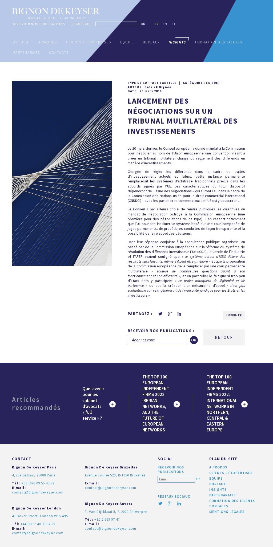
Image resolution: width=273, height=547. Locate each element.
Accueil (21, 42)
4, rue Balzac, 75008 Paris (33, 475)
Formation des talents (218, 42)
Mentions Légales (226, 511)
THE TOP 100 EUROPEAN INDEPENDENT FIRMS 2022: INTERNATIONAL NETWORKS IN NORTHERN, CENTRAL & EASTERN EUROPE (222, 403)
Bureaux (151, 42)
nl (173, 24)
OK (143, 24)
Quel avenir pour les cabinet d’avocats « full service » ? (93, 403)
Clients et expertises (88, 42)
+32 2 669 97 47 (107, 519)
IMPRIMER (234, 315)
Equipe (127, 42)
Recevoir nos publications (39, 24)
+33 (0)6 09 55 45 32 (38, 483)
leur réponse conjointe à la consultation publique (178, 241)
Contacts (59, 52)
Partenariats (26, 52)
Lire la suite (112, 404)
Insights (218, 489)
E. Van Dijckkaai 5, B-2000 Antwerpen (116, 511)
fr (156, 24)
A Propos (47, 42)
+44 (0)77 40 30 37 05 (38, 524)
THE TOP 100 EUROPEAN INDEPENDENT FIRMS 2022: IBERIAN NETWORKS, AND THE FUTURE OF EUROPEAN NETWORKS (155, 403)
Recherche (82, 24)
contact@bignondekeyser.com (37, 492)
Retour (224, 337)
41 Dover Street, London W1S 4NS (40, 516)
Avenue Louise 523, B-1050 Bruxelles (115, 475)
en (165, 24)
